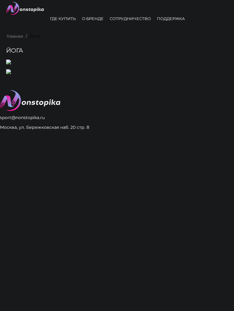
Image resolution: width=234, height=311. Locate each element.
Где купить (63, 18)
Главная (15, 36)
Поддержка (171, 18)
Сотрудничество (130, 18)
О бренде (93, 18)
